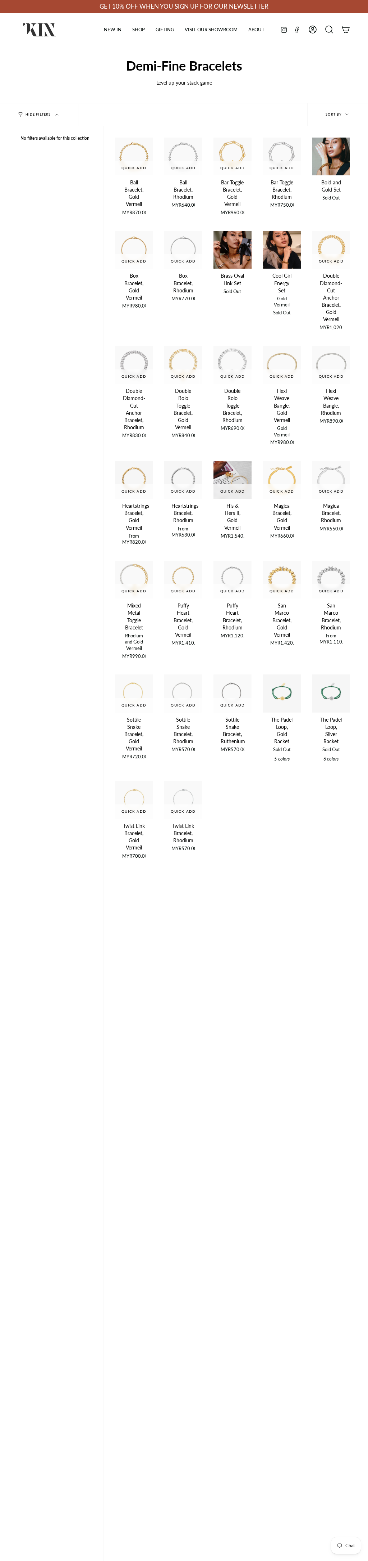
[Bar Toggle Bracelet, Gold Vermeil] (232, 156)
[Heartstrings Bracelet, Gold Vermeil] (134, 480)
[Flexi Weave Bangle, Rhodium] (331, 365)
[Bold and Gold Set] (331, 156)
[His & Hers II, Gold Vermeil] (232, 480)
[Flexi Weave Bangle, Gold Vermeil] (282, 365)
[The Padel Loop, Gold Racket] (282, 693)
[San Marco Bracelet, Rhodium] (331, 579)
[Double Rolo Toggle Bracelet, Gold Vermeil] (183, 365)
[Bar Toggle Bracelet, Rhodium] (282, 156)
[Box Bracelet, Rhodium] (183, 250)
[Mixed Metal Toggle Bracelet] (134, 579)
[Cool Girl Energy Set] (282, 250)
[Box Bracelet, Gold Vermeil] (134, 250)
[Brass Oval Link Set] (232, 250)
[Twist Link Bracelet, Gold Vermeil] (134, 800)
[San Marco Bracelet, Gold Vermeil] (282, 579)
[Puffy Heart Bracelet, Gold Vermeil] (183, 579)
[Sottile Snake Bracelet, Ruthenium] (232, 693)
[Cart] (345, 29)
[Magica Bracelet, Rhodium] (331, 480)
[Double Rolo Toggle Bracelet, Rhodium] (232, 365)
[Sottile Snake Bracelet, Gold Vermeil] (134, 693)
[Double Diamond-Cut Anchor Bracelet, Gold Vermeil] (331, 250)
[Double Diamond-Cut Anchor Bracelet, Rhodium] (134, 365)
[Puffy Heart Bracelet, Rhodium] (232, 579)
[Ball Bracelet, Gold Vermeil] (134, 156)
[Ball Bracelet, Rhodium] (183, 156)
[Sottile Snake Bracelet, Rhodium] (183, 693)
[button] (138, 29)
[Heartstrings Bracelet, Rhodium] (183, 480)
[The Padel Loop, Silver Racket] (331, 693)
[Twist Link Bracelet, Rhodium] (183, 800)
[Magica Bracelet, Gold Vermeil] (282, 480)
